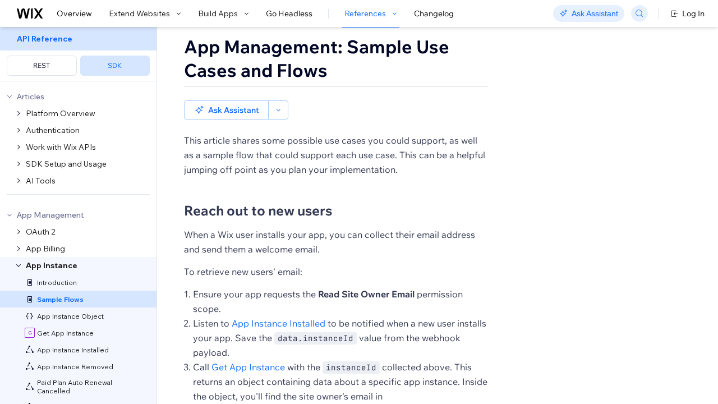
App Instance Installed (278, 323)
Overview (74, 13)
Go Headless (289, 13)
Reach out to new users (258, 210)
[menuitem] (78, 54)
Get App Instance (248, 367)
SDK (115, 65)
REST (41, 65)
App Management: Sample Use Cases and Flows (316, 58)
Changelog (434, 13)
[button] (226, 110)
